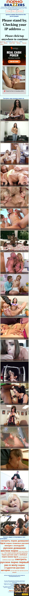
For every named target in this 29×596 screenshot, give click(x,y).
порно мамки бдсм (10, 557)
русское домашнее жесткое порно (13, 549)
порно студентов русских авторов (13, 567)
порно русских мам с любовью (14, 555)
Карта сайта (12, 590)
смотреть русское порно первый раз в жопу (14, 562)
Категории (8, 11)
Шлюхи (5, 43)
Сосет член (12, 43)
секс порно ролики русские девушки (16, 553)
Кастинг (18, 43)
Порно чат (14, 11)
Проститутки (20, 11)
